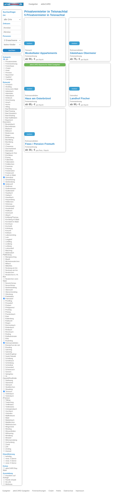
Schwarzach (10, 369)
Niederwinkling (11, 287)
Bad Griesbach (11, 113)
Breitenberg (9, 137)
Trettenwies (9, 407)
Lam (7, 237)
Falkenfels (9, 160)
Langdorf (8, 239)
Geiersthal (9, 177)
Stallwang (9, 380)
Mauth (7, 259)
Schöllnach (9, 361)
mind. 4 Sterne (10, 461)
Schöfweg (9, 358)
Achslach (8, 84)
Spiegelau (9, 374)
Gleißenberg (10, 182)
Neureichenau (10, 283)
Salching (8, 350)
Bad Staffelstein (11, 118)
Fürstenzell (9, 173)
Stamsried (9, 383)
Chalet (7, 68)
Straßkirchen (10, 387)
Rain (7, 316)
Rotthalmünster (11, 336)
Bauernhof (9, 75)
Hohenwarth (10, 206)
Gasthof (8, 77)
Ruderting (9, 341)
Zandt (7, 444)
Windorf (8, 438)
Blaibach (8, 129)
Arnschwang (10, 100)
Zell (6, 447)
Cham (7, 144)
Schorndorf (9, 367)
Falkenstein (9, 162)
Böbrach (8, 131)
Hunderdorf (9, 208)
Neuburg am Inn (11, 268)
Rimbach (8, 330)
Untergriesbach (11, 409)
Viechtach (9, 411)
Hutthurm (8, 211)
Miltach (8, 264)
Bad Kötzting (10, 115)
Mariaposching (10, 257)
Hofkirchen (9, 202)
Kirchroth (8, 226)
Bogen (7, 135)
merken (29, 43)
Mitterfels (8, 266)
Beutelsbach (10, 124)
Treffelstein (9, 404)
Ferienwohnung (11, 64)
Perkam (8, 305)
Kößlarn (8, 233)
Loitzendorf (9, 248)
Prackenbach (10, 314)
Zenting (8, 449)
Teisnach (8, 391)
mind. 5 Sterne (10, 463)
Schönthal (9, 365)
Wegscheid (9, 427)
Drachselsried (10, 149)
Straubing (9, 389)
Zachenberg (9, 442)
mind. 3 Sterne (10, 458)
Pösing (8, 312)
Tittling (7, 400)
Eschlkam (9, 155)
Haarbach (9, 193)
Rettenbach (9, 327)
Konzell (8, 230)
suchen (11, 50)
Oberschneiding (11, 292)
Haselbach (9, 197)
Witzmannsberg (11, 440)
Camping (8, 79)
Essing (8, 157)
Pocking (8, 310)
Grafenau (8, 186)
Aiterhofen (9, 93)
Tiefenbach (9, 394)
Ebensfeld (9, 151)
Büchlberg (9, 140)
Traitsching (9, 402)
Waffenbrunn (10, 416)
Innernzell (9, 213)
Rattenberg (9, 318)
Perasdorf (9, 303)
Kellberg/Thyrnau (11, 217)
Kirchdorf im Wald (12, 222)
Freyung (8, 168)
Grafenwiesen (10, 188)
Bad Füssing (10, 111)
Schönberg (9, 363)
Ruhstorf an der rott (12, 345)
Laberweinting (10, 235)
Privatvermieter (11, 61)
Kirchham (9, 224)
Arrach (7, 102)
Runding (8, 347)
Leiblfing (8, 242)
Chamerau (9, 146)
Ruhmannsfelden (11, 343)
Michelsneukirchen (12, 261)
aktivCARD (46, 4)
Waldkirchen (10, 422)
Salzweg (8, 352)
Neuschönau (10, 285)
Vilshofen (8, 413)
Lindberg (8, 244)
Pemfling (8, 301)
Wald (7, 418)
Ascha (7, 104)
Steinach (8, 385)
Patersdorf (9, 299)
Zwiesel (8, 451)
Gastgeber (33, 4)
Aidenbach (9, 91)
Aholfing (8, 87)
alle (6, 59)
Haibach (8, 195)
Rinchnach (9, 332)
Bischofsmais (10, 126)
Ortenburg (9, 294)
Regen (7, 323)
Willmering (9, 433)
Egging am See (11, 153)
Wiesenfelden (10, 431)
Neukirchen (9, 272)
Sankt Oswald (10, 356)
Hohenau (8, 204)
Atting (7, 107)
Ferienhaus (9, 66)
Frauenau (9, 166)
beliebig (8, 456)
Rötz (7, 338)
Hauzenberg (10, 199)
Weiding (8, 429)
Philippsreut (9, 307)
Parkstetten (9, 296)
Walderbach (9, 420)
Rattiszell (8, 321)
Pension (8, 73)
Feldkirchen (9, 164)
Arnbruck (8, 98)
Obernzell (9, 290)
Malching (8, 250)
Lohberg (8, 246)
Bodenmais (9, 133)
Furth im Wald (10, 175)
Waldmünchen (10, 424)
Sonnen (8, 372)
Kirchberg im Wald (12, 219)
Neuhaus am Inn (11, 270)
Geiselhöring (10, 180)
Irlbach (7, 215)
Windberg (9, 435)
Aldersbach (9, 96)
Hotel (7, 70)
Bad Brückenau (11, 109)
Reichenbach (10, 325)
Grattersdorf (9, 191)
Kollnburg (9, 228)
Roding (8, 334)
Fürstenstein (10, 171)
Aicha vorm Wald (11, 89)
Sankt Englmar (10, 354)
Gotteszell (9, 184)
